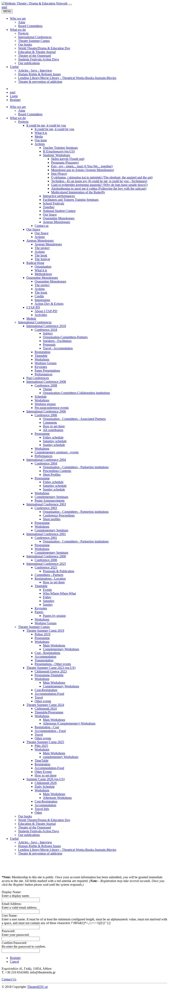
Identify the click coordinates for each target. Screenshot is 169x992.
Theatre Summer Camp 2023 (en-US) (50, 667)
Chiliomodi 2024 (46, 708)
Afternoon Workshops (57, 797)
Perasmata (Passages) (65, 162)
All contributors (53, 430)
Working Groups (45, 363)
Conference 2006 (46, 415)
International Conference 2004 (46, 459)
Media (39, 136)
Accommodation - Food (50, 731)
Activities (41, 315)
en (3, 7)
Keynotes (41, 367)
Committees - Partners (49, 575)
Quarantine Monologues (58, 218)
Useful (14, 838)
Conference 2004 (46, 463)
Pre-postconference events (52, 407)
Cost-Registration (46, 690)
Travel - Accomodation (58, 348)
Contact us (41, 225)
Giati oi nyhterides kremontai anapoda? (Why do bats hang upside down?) (99, 185)
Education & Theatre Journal (37, 823)
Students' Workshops (56, 155)
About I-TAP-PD (46, 311)
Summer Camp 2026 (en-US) (45, 779)
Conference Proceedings (59, 515)
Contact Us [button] (9, 979)
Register (15, 100)
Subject (48, 333)
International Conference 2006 (46, 411)
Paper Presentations (47, 370)
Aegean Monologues (56, 222)
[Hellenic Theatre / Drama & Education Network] (35, 3)
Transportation (44, 660)
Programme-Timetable (49, 675)
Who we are (18, 107)
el (6, 7)
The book (41, 255)
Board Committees (30, 114)
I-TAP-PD (33, 307)
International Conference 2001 (46, 534)
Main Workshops (54, 645)
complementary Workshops (60, 757)
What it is (41, 133)
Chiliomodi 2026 (46, 783)
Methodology (43, 274)
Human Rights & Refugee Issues (39, 846)
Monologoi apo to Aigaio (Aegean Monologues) (82, 170)
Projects (23, 121)
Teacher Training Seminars (60, 147)
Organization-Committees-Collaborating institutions (76, 393)
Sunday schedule (54, 445)
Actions (40, 144)
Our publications (29, 835)
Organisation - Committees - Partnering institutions (76, 467)
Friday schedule (53, 437)
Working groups (45, 404)
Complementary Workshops (61, 649)
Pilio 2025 (41, 745)
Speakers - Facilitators (57, 341)
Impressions (42, 300)
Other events (43, 701)
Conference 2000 (46, 560)
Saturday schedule (55, 441)
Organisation (43, 266)
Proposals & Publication (58, 571)
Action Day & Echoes (49, 303)
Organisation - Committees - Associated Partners (74, 419)
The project (42, 248)
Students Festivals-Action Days (38, 831)
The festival (42, 259)
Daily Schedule (45, 786)
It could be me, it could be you (46, 125)
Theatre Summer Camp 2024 (45, 705)
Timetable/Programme (49, 712)
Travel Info (42, 809)
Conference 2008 (46, 385)
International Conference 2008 (46, 381)
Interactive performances (59, 196)
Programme (42, 433)
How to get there (54, 426)
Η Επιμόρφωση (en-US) (59, 151)
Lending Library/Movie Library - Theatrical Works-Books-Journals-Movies (67, 849)
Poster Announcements (50, 500)
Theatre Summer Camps (34, 627)
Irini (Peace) (59, 173)
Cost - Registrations (47, 653)
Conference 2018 (46, 329)
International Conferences (35, 322)
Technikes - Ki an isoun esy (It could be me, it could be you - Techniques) (99, 181)
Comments (50, 422)
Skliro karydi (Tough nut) (67, 159)
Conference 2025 (46, 567)
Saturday (48, 601)
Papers (39, 612)
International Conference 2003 (46, 504)
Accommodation (45, 656)
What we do (18, 118)
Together (48, 207)
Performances (43, 374)
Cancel (14, 961)
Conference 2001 (46, 537)
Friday (47, 597)
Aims (21, 110)
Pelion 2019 (42, 634)
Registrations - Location (50, 578)
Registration (42, 352)
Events (47, 589)
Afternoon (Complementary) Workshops (69, 723)
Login (14, 96)
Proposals (49, 344)
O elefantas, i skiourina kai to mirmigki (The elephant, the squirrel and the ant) (102, 177)
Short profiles (51, 519)
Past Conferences (37, 378)
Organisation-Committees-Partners (65, 337)
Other (38, 812)
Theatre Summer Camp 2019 (45, 630)
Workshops (42, 359)
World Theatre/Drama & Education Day (44, 820)
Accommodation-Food (49, 693)
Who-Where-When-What (59, 593)
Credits (39, 296)
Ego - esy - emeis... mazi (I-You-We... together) (82, 166)
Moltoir (31, 318)
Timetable (41, 355)
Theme (47, 389)
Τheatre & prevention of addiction (40, 853)
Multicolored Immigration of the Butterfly (78, 192)
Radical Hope (35, 263)
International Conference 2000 (46, 556)
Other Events (43, 771)
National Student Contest (59, 211)
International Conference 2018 (46, 326)
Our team (41, 140)
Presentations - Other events (53, 664)
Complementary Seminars (51, 497)
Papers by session (54, 615)
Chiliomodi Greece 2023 (51, 671)
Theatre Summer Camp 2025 (45, 742)
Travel (39, 697)
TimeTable (41, 760)
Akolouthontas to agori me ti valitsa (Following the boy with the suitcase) (98, 188)
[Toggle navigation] (70, 4)
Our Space (50, 214)
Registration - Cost (47, 727)
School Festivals (53, 203)
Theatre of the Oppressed (34, 827)
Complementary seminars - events (57, 452)
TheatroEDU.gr (37, 986)
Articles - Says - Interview (35, 842)
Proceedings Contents (57, 471)
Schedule (41, 396)
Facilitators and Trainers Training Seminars (71, 199)
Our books (25, 816)
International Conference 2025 (46, 563)
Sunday (48, 604)
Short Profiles (52, 474)
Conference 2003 (46, 508)
